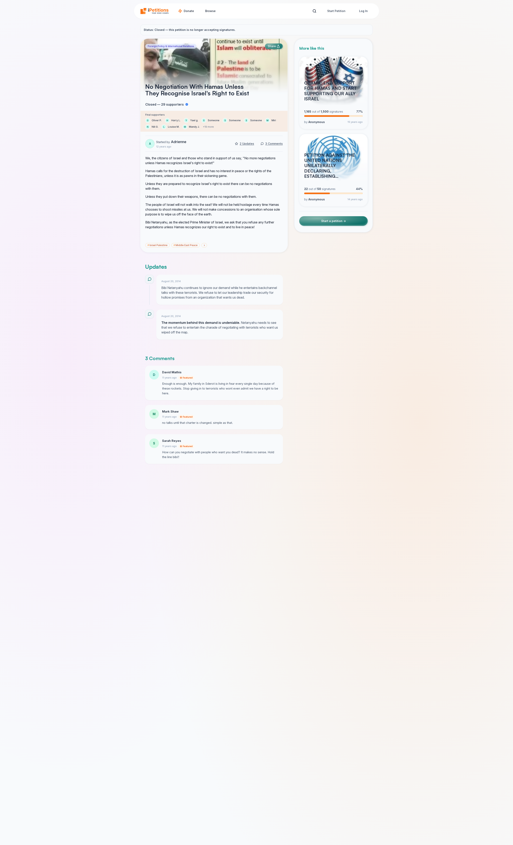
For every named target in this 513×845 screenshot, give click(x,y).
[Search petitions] (314, 11)
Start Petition (336, 11)
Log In (363, 11)
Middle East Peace (186, 245)
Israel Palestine (157, 245)
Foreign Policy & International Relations (171, 46)
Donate (189, 11)
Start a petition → (333, 221)
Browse (210, 11)
